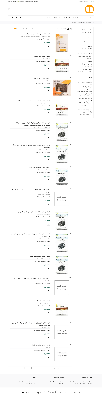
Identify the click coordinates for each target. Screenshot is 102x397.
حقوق (89, 59)
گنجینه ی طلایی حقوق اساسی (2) (41, 300)
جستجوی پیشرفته (57, 17)
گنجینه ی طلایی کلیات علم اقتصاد (41, 345)
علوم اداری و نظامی (86, 67)
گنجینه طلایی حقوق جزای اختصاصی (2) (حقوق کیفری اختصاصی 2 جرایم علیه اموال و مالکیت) (30, 324)
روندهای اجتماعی (87, 64)
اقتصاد (89, 51)
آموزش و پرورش (87, 48)
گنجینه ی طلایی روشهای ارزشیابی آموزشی (38, 167)
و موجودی (10, 29)
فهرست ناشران (84, 17)
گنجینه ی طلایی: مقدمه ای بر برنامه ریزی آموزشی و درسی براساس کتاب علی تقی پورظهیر (30, 235)
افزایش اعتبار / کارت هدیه (18, 1)
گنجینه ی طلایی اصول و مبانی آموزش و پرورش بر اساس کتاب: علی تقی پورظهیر (30, 190)
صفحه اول (57, 391)
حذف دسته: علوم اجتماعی (86, 32)
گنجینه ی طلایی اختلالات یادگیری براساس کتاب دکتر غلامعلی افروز (32, 278)
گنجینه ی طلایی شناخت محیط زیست (40, 256)
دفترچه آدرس (60, 384)
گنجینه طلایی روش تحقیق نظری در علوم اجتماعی (36, 34)
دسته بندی (67, 17)
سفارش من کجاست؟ (29, 1)
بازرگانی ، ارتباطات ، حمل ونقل (84, 54)
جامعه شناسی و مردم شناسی (84, 56)
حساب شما (36, 1)
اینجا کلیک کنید (18, 382)
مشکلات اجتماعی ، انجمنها (85, 72)
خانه (91, 17)
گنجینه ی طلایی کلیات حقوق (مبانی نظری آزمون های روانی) (34, 212)
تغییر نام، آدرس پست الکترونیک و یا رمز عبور (53, 382)
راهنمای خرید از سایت (31, 384)
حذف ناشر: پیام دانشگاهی (86, 30)
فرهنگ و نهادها (87, 69)
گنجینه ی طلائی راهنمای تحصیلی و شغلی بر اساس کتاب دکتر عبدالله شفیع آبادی (31, 146)
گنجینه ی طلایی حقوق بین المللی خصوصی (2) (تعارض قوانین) (33, 101)
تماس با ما (10, 1)
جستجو (89, 22)
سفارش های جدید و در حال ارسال (77, 382)
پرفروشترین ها (76, 17)
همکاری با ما (48, 17)
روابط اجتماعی (87, 61)
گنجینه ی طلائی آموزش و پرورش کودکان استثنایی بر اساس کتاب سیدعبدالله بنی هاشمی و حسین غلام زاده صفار (32, 124)
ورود (10, 18)
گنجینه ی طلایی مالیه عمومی (42, 56)
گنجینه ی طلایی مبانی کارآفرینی (41, 78)
